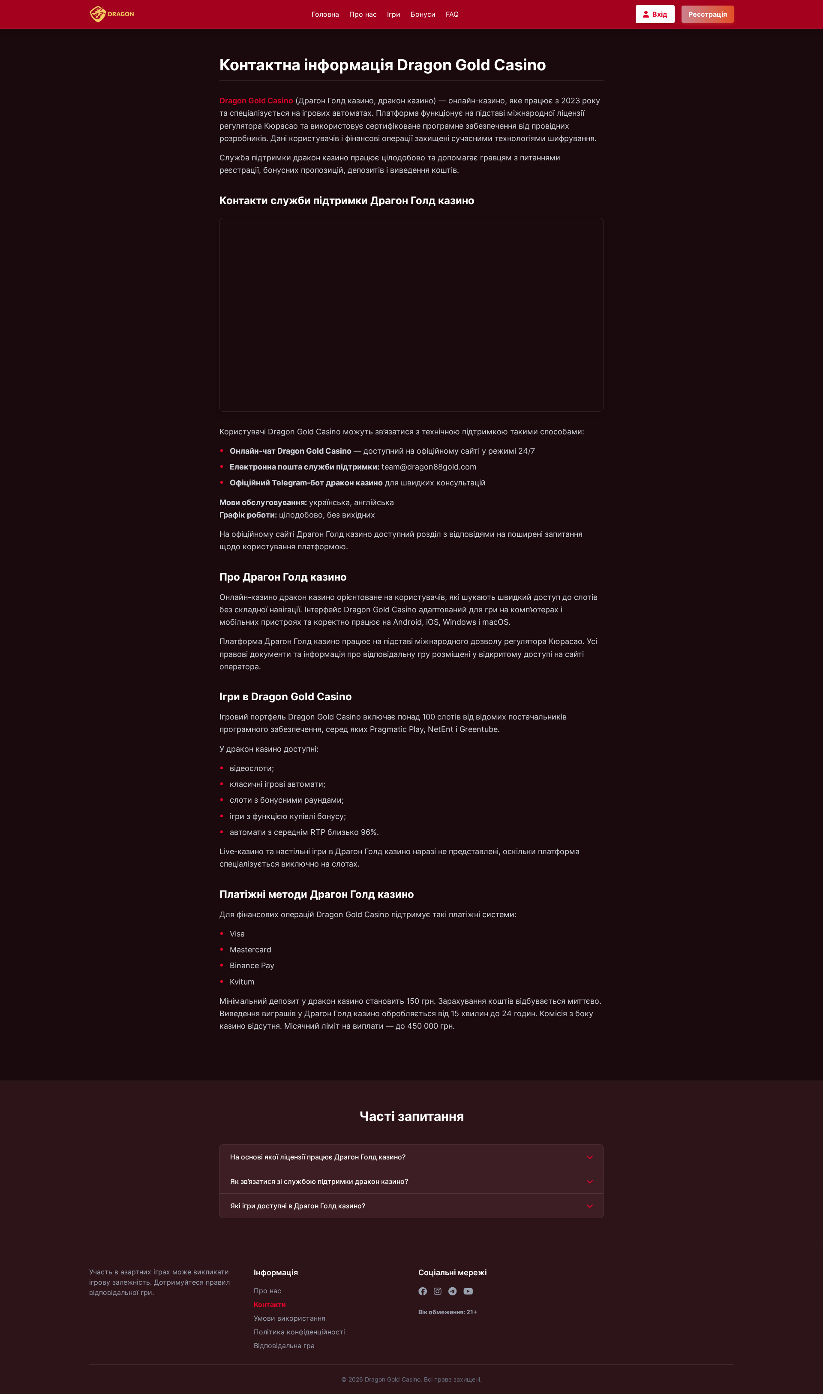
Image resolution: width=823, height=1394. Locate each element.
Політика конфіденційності (299, 1332)
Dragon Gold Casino (256, 100)
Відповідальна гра (284, 1345)
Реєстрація (707, 14)
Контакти (270, 1304)
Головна (325, 14)
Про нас (363, 14)
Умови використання (289, 1318)
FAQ (452, 14)
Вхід (659, 14)
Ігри (393, 14)
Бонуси (423, 14)
